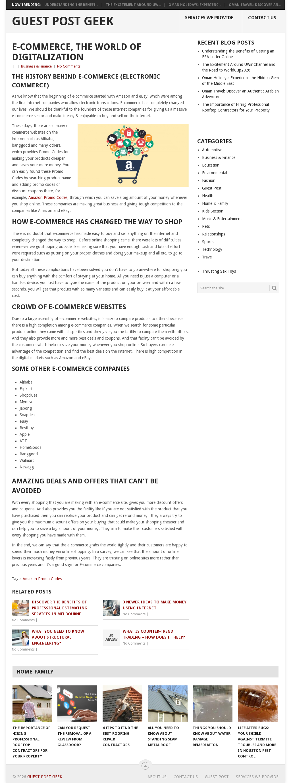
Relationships (213, 234)
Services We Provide (209, 17)
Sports (207, 241)
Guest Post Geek (63, 21)
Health (207, 195)
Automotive (212, 150)
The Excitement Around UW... (133, 5)
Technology (212, 249)
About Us (157, 776)
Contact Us (262, 17)
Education (210, 165)
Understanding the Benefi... (71, 5)
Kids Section (212, 211)
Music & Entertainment (222, 218)
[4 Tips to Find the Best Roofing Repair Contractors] (122, 703)
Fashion (208, 180)
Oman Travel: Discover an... (255, 5)
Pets (206, 226)
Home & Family (215, 203)
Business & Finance (36, 66)
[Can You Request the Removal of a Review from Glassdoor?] (77, 703)
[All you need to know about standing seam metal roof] (168, 703)
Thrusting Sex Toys (219, 271)
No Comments (68, 66)
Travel (207, 257)
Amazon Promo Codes (47, 197)
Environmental (214, 173)
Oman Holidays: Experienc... (195, 5)
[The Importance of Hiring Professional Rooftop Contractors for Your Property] (32, 703)
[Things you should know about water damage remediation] (212, 703)
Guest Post (211, 188)
